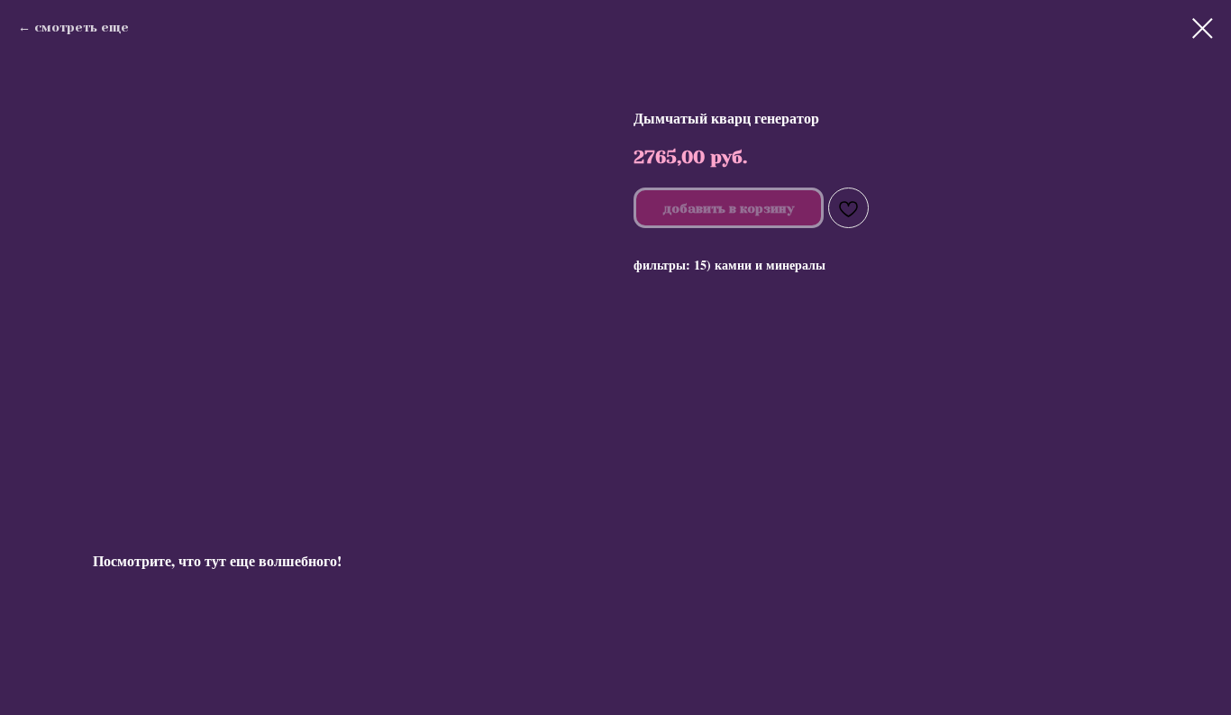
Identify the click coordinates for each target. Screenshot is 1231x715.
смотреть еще (81, 27)
